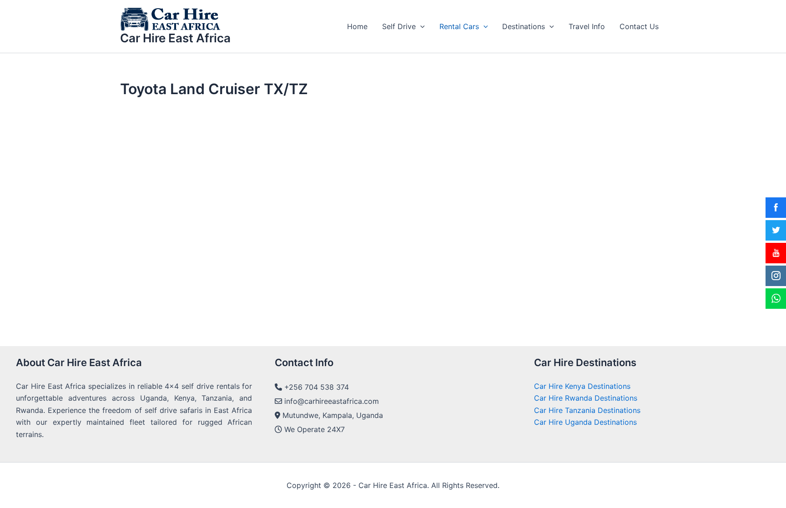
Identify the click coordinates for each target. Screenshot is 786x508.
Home (357, 26)
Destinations (523, 26)
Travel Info (587, 26)
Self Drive (399, 26)
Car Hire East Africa (175, 38)
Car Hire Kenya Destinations (582, 386)
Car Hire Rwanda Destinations (585, 397)
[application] (420, 26)
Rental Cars (459, 26)
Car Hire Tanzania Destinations (587, 410)
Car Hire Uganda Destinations (585, 422)
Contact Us (639, 26)
